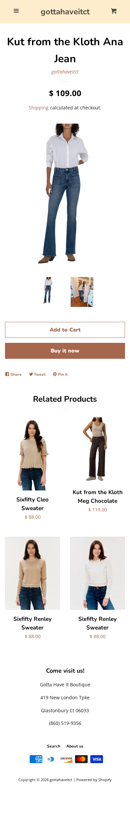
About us (74, 746)
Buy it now (65, 350)
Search (53, 746)
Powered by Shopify (94, 779)
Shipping (39, 107)
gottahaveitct (65, 12)
